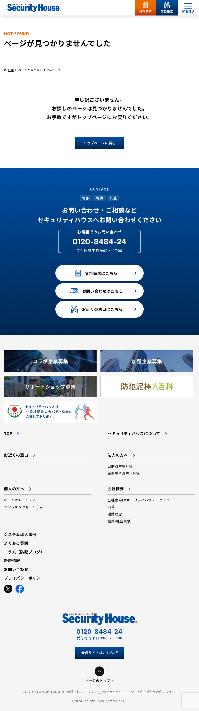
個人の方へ (14, 488)
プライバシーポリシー (121, 691)
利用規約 (146, 691)
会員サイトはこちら (97, 652)
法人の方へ (118, 455)
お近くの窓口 (16, 455)
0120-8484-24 (99, 241)
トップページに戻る (99, 142)
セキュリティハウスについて (134, 433)
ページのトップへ (99, 680)
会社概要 (116, 488)
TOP (11, 70)
